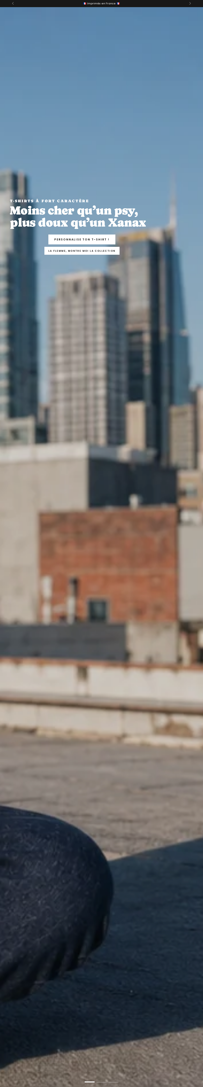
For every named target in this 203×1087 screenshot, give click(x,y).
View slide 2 (101, 1079)
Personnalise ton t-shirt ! (81, 239)
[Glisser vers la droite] (189, 3)
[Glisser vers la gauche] (13, 3)
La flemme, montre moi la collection (82, 251)
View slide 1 (90, 1079)
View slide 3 (113, 1079)
